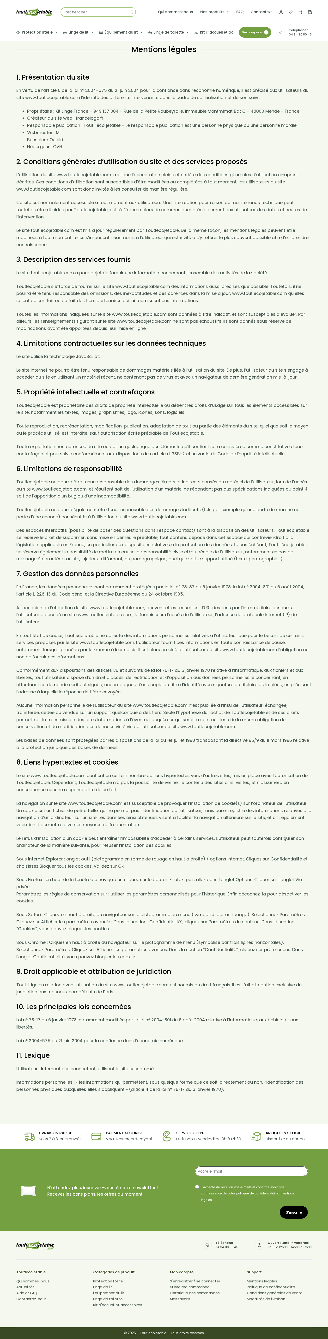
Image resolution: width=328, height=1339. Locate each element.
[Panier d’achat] (310, 12)
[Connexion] (281, 12)
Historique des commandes (195, 1293)
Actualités (25, 1287)
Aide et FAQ (26, 1293)
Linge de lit (78, 32)
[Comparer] (300, 12)
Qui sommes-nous (175, 11)
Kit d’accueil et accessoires (225, 32)
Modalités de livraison (266, 1298)
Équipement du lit (121, 32)
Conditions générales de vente (275, 1293)
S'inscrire (294, 1212)
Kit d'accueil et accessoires (117, 1304)
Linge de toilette (169, 32)
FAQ (239, 11)
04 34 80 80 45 (300, 34)
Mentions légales (262, 1281)
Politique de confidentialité (271, 1287)
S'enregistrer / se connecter (195, 1281)
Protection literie (37, 32)
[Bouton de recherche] (131, 12)
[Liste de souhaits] (290, 12)
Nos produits (212, 11)
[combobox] (94, 12)
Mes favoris (180, 1298)
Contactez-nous (266, 11)
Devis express (252, 32)
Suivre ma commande (190, 1287)
